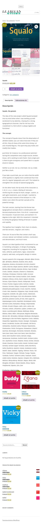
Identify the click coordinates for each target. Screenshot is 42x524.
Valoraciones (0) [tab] (21, 100)
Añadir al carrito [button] (9, 398)
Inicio (4, 21)
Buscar (25, 445)
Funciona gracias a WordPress (11, 520)
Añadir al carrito (16, 89)
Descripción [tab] (9, 100)
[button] (36, 26)
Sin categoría (11, 21)
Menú (21, 6)
